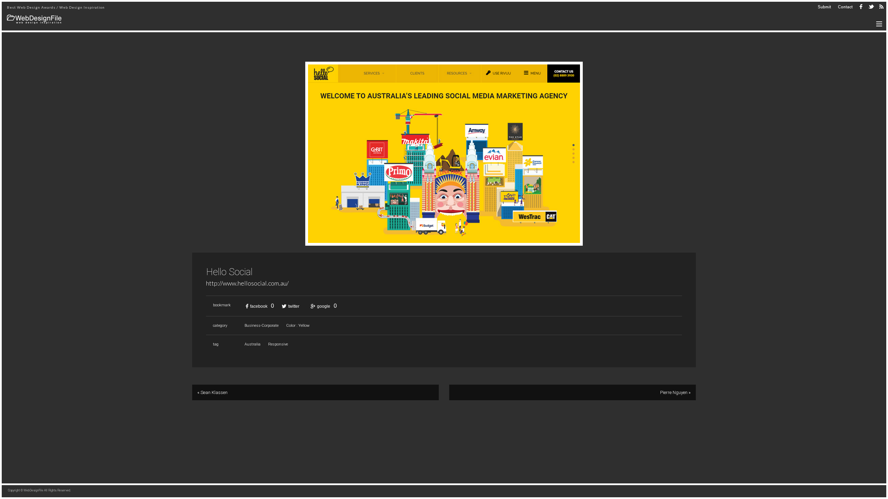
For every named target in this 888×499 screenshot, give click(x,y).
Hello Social (229, 272)
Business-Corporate (262, 325)
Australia (253, 344)
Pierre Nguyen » (675, 392)
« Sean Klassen (212, 392)
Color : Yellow (297, 325)
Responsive (278, 344)
